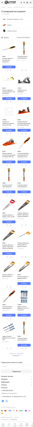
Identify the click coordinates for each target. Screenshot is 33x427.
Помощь (4, 385)
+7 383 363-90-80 (7, 390)
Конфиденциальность (7, 417)
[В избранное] (7, 70)
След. (18, 353)
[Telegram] (6, 401)
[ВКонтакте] (2, 401)
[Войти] (27, 2)
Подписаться (16, 371)
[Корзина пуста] (30, 2)
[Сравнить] (10, 70)
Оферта (16, 417)
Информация (5, 382)
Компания (4, 379)
